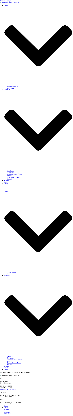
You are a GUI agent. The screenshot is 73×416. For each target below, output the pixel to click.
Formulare (6, 180)
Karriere (6, 182)
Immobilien (10, 171)
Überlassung (10, 172)
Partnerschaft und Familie (14, 177)
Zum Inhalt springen (5, 1)
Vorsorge (9, 179)
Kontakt (6, 183)
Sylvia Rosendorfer (12, 86)
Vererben (9, 175)
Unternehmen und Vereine (14, 174)
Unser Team (10, 88)
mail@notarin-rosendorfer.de (8, 389)
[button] (36, 187)
